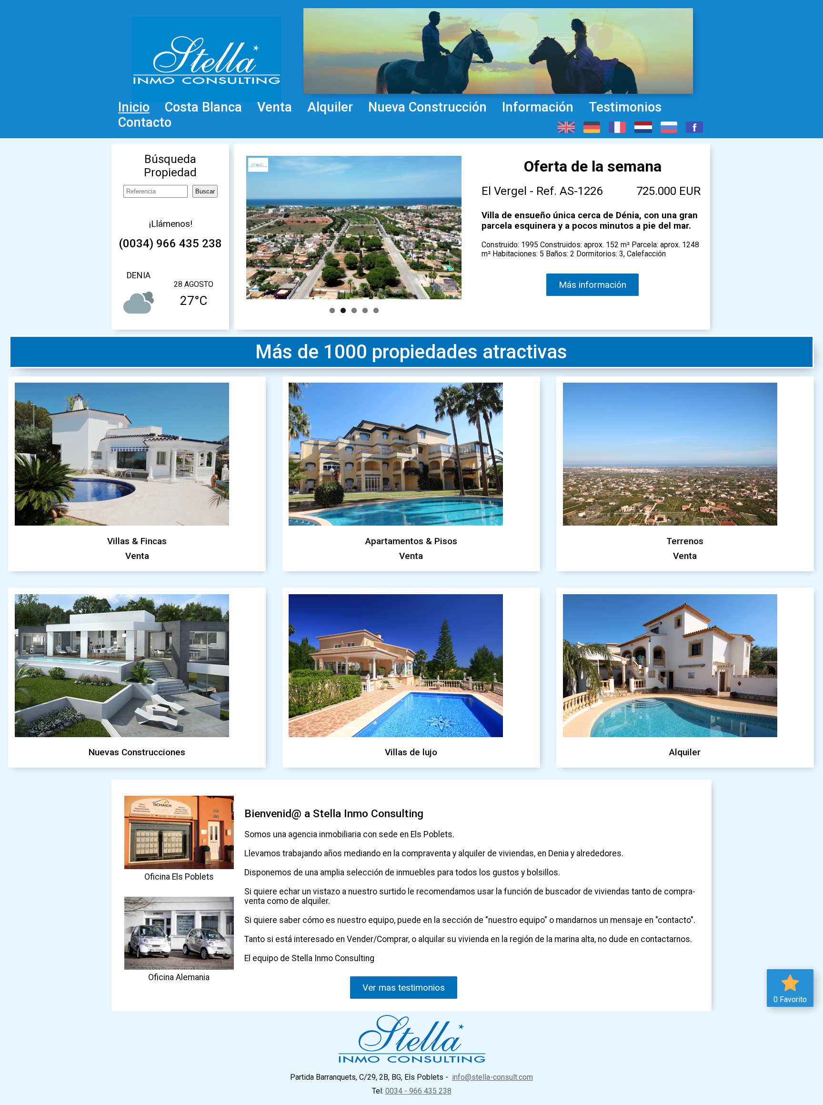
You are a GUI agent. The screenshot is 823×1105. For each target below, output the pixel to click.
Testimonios (625, 107)
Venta (274, 107)
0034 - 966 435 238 (418, 1090)
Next (462, 226)
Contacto (144, 122)
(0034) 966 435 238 (170, 243)
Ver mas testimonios (403, 987)
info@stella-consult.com (492, 1077)
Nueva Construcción (427, 107)
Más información (592, 284)
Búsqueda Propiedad (170, 165)
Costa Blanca (203, 107)
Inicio (134, 107)
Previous (245, 226)
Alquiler (330, 107)
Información (537, 107)
